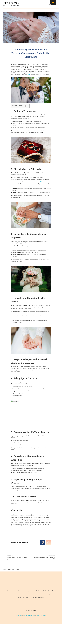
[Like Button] (42, 542)
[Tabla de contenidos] (26, 106)
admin (29, 61)
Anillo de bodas (39, 61)
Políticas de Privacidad (29, 615)
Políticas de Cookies (41, 615)
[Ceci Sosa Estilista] (11, 4)
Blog (47, 61)
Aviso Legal (19, 615)
